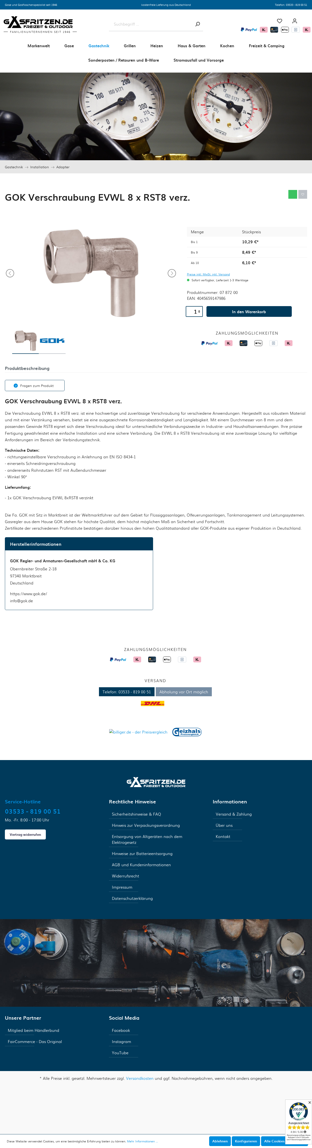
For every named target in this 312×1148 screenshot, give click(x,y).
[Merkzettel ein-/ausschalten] (302, 194)
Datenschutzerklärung (132, 898)
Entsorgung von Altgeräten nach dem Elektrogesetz (147, 839)
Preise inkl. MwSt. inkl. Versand (208, 274)
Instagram (121, 1041)
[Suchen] (197, 24)
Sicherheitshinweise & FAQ (136, 814)
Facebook (121, 1030)
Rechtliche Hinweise (132, 801)
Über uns (224, 825)
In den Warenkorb (249, 311)
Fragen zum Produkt (37, 385)
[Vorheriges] (10, 273)
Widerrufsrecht (125, 876)
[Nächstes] (172, 273)
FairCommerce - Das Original (35, 1041)
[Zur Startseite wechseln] (156, 781)
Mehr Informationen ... (142, 1141)
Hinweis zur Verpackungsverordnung (146, 825)
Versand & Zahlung (234, 814)
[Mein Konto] (294, 21)
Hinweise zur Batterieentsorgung (142, 853)
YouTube (120, 1052)
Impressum (122, 887)
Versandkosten (140, 1078)
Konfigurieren (246, 1141)
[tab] (27, 368)
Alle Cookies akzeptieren (284, 1141)
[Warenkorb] (307, 19)
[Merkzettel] (279, 21)
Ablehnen (220, 1141)
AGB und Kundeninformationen (141, 864)
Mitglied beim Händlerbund (33, 1030)
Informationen (230, 801)
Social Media (124, 1017)
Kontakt (223, 836)
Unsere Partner (23, 1017)
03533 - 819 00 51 (296, 5)
